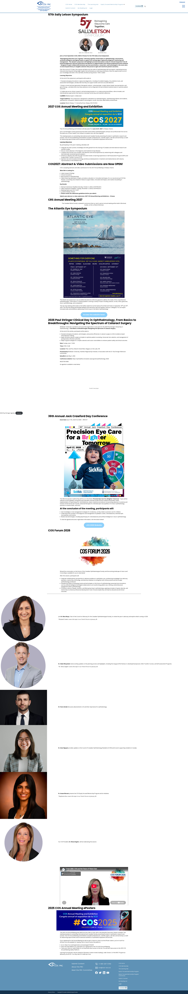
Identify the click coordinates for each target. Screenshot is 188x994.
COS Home (69, 4)
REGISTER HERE (64, 361)
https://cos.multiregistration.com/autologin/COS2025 (79, 945)
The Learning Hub (93, 4)
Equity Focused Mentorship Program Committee (129, 974)
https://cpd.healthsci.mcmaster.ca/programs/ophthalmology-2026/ (90, 359)
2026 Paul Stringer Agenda (7, 413)
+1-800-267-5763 (104, 964)
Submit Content (70, 8)
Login (91, 8)
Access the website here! (94, 315)
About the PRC (77, 967)
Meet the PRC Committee (82, 970)
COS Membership (79, 4)
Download (19, 413)
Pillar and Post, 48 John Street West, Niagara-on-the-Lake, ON (83, 349)
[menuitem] (68, 4)
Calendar (138, 6)
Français (182, 2)
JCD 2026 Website (94, 525)
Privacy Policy (51, 992)
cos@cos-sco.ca (104, 968)
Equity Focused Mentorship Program (112, 4)
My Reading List (82, 8)
